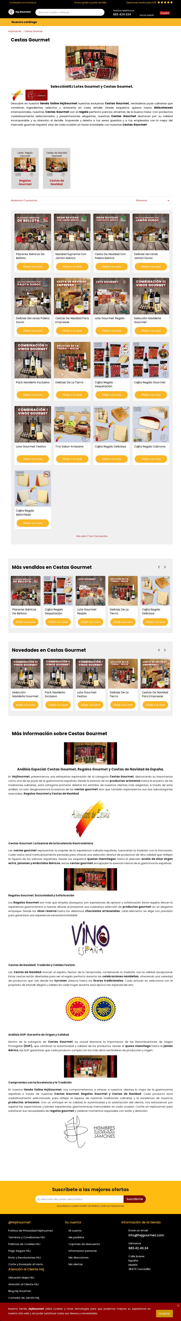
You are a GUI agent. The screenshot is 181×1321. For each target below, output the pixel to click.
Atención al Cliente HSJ (23, 1284)
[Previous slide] (159, 567)
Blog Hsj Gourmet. (20, 1291)
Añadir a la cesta (32, 266)
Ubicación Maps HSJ (21, 1277)
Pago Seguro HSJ (19, 1251)
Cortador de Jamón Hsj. (24, 1298)
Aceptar (164, 1313)
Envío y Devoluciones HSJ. (24, 1257)
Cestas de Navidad (56, 182)
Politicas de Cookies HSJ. (24, 1244)
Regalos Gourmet (25, 182)
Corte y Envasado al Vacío (25, 1264)
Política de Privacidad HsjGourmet (30, 1230)
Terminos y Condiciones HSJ (26, 1237)
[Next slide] (164, 567)
